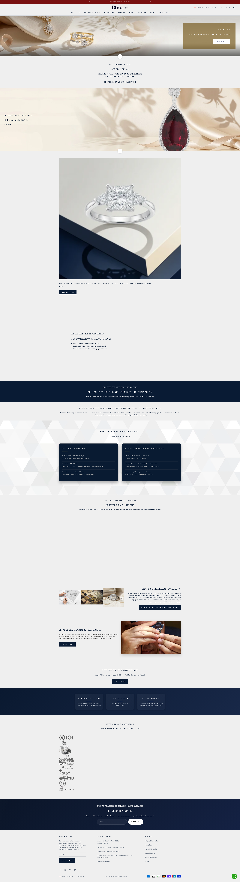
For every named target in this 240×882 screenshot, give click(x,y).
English (214, 7)
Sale (131, 12)
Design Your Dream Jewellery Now (159, 607)
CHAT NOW (67, 557)
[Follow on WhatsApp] (75, 870)
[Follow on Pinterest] (70, 870)
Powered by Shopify (121, 876)
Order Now (222, 41)
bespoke (121, 12)
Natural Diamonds (92, 12)
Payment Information (151, 849)
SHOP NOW (7, 124)
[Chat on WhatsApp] (234, 876)
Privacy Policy (149, 845)
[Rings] (120, 218)
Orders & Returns (150, 853)
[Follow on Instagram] (65, 870)
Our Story (141, 12)
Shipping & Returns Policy (152, 841)
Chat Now (120, 681)
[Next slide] (121, 598)
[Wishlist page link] (222, 7)
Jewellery (75, 12)
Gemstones (109, 12)
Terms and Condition (151, 857)
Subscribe (136, 821)
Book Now (67, 644)
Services (147, 861)
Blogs (152, 12)
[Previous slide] (62, 598)
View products (68, 292)
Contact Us (164, 12)
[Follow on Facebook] (60, 870)
